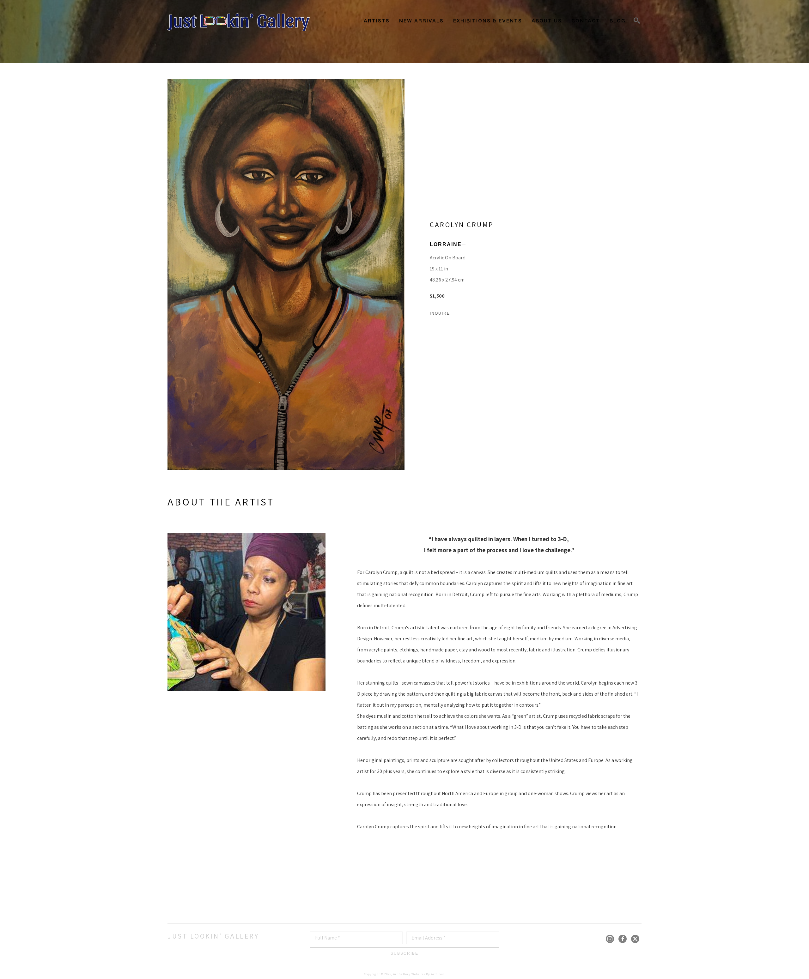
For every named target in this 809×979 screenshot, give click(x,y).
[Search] (637, 20)
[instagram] (610, 939)
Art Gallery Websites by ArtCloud (419, 974)
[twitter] (635, 939)
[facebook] (622, 939)
